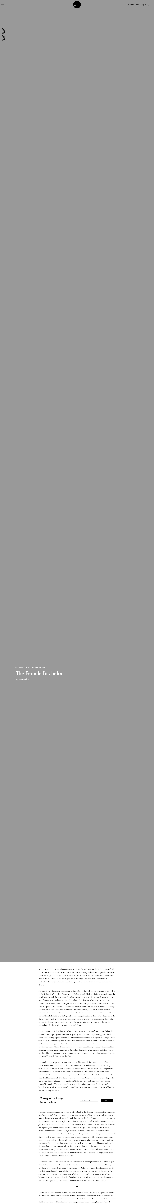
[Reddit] (3, 36)
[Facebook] (3, 32)
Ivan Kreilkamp (24, 679)
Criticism (29, 667)
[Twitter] (3, 29)
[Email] (3, 39)
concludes (94, 994)
